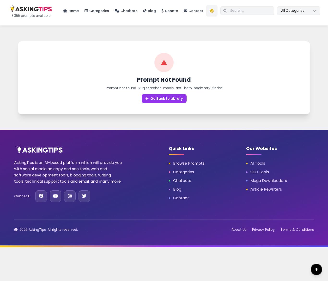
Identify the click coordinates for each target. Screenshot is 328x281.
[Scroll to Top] (316, 269)
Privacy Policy (263, 229)
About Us (238, 229)
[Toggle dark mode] (212, 11)
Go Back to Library (166, 98)
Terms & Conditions (297, 229)
